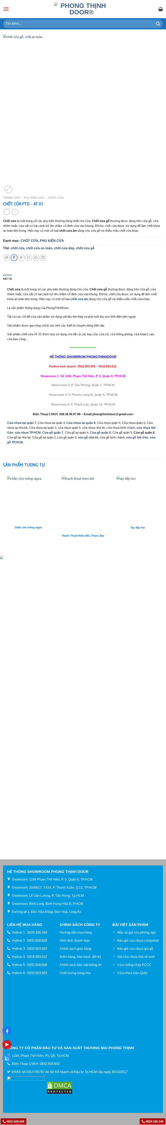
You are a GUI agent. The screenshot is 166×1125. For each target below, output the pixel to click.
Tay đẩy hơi (137, 527)
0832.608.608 (15, 1121)
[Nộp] (158, 24)
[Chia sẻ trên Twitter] (21, 257)
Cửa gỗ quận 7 (52, 432)
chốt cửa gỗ (85, 248)
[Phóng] (8, 189)
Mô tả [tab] (7, 278)
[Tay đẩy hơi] (137, 497)
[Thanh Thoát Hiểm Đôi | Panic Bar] (83, 501)
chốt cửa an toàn (39, 248)
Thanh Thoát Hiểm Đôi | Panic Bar (83, 535)
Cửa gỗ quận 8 (100, 432)
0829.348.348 (154, 1121)
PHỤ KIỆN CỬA (34, 197)
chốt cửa (17, 248)
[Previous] (3, 513)
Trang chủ (11, 197)
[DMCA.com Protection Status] (59, 1087)
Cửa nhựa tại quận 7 (21, 423)
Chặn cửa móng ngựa (28, 527)
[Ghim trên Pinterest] (36, 257)
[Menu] (6, 9)
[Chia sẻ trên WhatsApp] (6, 257)
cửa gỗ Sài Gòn (137, 437)
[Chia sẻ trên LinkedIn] (43, 257)
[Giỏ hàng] (160, 9)
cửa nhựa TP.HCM (28, 432)
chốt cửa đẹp (64, 248)
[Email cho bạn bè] (28, 257)
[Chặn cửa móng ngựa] (28, 497)
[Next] (163, 513)
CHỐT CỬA (55, 197)
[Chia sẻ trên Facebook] (14, 257)
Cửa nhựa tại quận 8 (80, 423)
